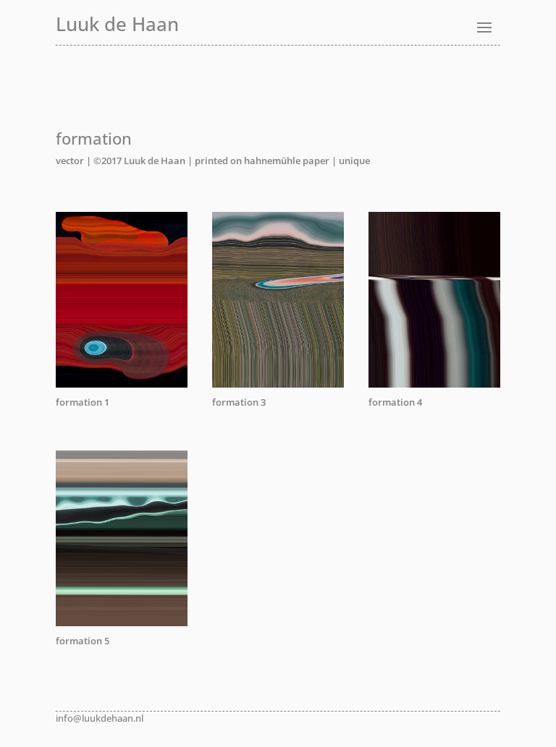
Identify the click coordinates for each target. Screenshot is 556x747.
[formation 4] (434, 383)
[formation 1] (122, 383)
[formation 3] (278, 383)
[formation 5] (122, 622)
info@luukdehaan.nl (99, 718)
